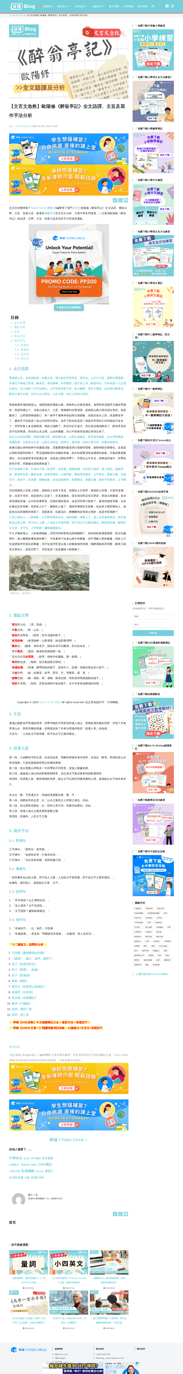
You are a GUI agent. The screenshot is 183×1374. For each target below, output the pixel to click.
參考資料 (14, 1046)
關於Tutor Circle (61, 1354)
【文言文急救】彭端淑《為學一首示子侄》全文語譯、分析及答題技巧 (28, 1320)
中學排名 (158, 923)
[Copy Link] (115, 200)
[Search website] (153, 6)
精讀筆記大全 (139, 955)
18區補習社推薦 (153, 913)
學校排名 (137, 937)
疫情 (165, 951)
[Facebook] (125, 200)
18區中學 (149, 908)
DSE (165, 913)
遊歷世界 (137, 965)
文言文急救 (163, 946)
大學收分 (148, 932)
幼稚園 (136, 946)
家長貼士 (137, 941)
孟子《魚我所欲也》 (25, 964)
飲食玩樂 (156, 965)
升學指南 (159, 927)
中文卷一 (137, 927)
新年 (136, 951)
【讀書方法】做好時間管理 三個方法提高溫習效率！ (109, 1280)
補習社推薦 (148, 960)
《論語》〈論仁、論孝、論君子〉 (33, 958)
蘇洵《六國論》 (22, 1003)
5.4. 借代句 (22, 358)
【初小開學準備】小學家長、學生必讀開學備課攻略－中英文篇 (109, 1320)
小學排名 (156, 941)
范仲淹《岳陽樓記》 (25, 997)
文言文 (77, 207)
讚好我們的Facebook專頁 (153, 974)
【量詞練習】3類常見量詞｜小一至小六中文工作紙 (29, 1280)
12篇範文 (137, 908)
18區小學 (160, 908)
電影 (147, 965)
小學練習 (167, 941)
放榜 (153, 946)
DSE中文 (137, 918)
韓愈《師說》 (20, 980)
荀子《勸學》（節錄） (26, 969)
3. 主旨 (15, 331)
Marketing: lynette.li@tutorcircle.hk (110, 1358)
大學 (169, 927)
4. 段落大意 (18, 336)
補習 (167, 955)
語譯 (158, 960)
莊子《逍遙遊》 (22, 975)
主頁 (11, 15)
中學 (149, 923)
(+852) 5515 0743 (103, 1354)
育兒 (159, 955)
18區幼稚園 (138, 913)
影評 (145, 946)
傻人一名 (13, 126)
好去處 (158, 932)
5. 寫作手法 (18, 340)
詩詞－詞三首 (20, 1014)
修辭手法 (49, 213)
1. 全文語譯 (18, 322)
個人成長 (148, 927)
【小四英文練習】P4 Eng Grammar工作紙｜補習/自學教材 (69, 1280)
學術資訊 (20, 15)
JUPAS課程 (138, 923)
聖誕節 (151, 955)
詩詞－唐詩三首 (22, 1009)
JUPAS (159, 918)
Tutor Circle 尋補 (49, 702)
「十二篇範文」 (19, 944)
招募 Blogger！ (61, 1358)
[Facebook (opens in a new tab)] (167, 6)
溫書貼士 (156, 951)
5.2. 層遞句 (22, 349)
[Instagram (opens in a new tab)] (172, 6)
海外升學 (145, 951)
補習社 (136, 960)
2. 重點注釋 (18, 327)
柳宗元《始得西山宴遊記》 (29, 986)
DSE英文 (149, 918)
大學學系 (137, 932)
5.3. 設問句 (22, 354)
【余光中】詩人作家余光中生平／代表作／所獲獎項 (68, 1320)
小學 (147, 941)
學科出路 (159, 937)
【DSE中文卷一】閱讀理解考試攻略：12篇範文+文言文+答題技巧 (61, 1027)
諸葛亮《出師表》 (23, 992)
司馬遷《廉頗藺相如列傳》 (29, 952)
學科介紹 (148, 937)
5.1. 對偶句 (22, 345)
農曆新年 (167, 960)
